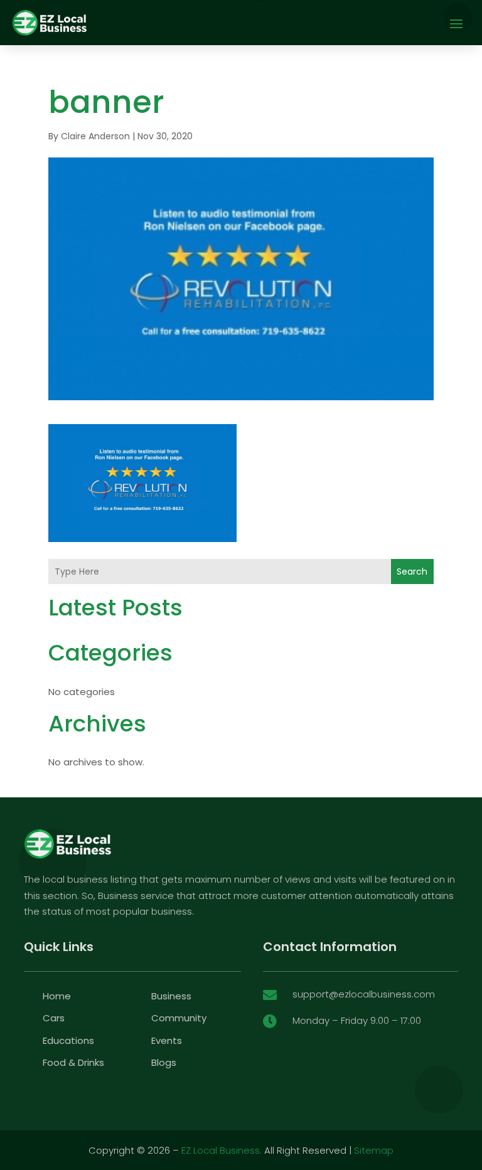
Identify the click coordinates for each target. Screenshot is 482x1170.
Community (178, 1017)
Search (412, 571)
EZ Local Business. (221, 1150)
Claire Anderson (95, 136)
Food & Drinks (73, 1062)
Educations (68, 1040)
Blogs (163, 1062)
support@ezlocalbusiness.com (363, 994)
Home (57, 995)
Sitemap (374, 1150)
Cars (54, 1017)
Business (171, 995)
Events (166, 1040)
